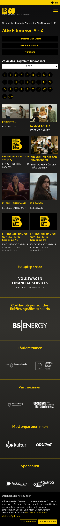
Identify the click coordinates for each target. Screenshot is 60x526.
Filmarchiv (30, 23)
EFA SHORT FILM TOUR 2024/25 (15, 158)
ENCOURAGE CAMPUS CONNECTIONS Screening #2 (43, 237)
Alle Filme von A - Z (46, 23)
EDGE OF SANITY (40, 126)
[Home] (16, 11)
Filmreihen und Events (30, 39)
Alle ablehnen (28, 521)
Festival (19, 23)
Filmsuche (30, 52)
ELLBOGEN (36, 203)
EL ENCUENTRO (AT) (14, 203)
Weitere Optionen (11, 516)
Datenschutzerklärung (36, 513)
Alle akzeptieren (47, 521)
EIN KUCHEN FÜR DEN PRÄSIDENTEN (44, 159)
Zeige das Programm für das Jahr (23, 60)
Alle (10, 96)
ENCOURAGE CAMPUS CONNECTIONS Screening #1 (15, 237)
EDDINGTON (9, 122)
